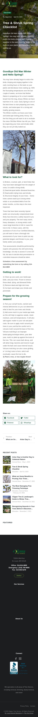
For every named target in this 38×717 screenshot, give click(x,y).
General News (16, 462)
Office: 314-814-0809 (19, 565)
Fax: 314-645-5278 (19, 570)
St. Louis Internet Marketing (13, 713)
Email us (19, 575)
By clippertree (7, 17)
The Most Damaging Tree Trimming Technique (21, 487)
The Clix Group (28, 713)
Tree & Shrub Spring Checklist (20, 468)
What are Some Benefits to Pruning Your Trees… (22, 477)
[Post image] (7, 460)
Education (15, 471)
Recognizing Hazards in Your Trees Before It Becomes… (23, 507)
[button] (11, 418)
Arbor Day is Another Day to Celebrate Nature (23, 458)
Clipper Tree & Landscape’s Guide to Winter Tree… (22, 498)
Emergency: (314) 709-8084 (19, 568)
